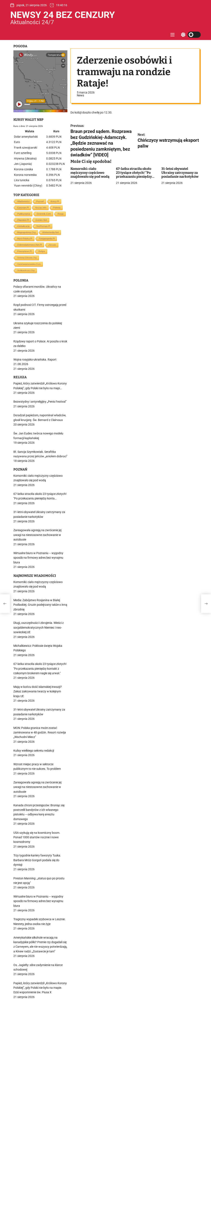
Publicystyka (23, 214)
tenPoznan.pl (43, 226)
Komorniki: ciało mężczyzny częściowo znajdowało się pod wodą (89, 173)
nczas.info (40, 207)
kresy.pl (55, 201)
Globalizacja (23, 226)
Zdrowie (52, 245)
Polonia (56, 207)
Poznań (40, 201)
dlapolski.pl (23, 220)
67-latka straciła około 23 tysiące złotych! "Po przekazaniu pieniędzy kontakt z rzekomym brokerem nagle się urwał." (134, 178)
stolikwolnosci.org (26, 270)
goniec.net (41, 220)
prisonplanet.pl (24, 251)
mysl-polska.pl (24, 238)
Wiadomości (23, 201)
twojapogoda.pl (47, 238)
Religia (42, 251)
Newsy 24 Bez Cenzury (62, 14)
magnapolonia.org (26, 232)
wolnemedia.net (50, 232)
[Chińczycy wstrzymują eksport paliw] (206, 603)
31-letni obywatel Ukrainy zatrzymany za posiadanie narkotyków (179, 173)
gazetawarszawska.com (29, 264)
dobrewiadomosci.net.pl (29, 245)
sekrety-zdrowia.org (27, 258)
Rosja (60, 214)
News (80, 95)
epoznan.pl (23, 207)
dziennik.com (44, 214)
